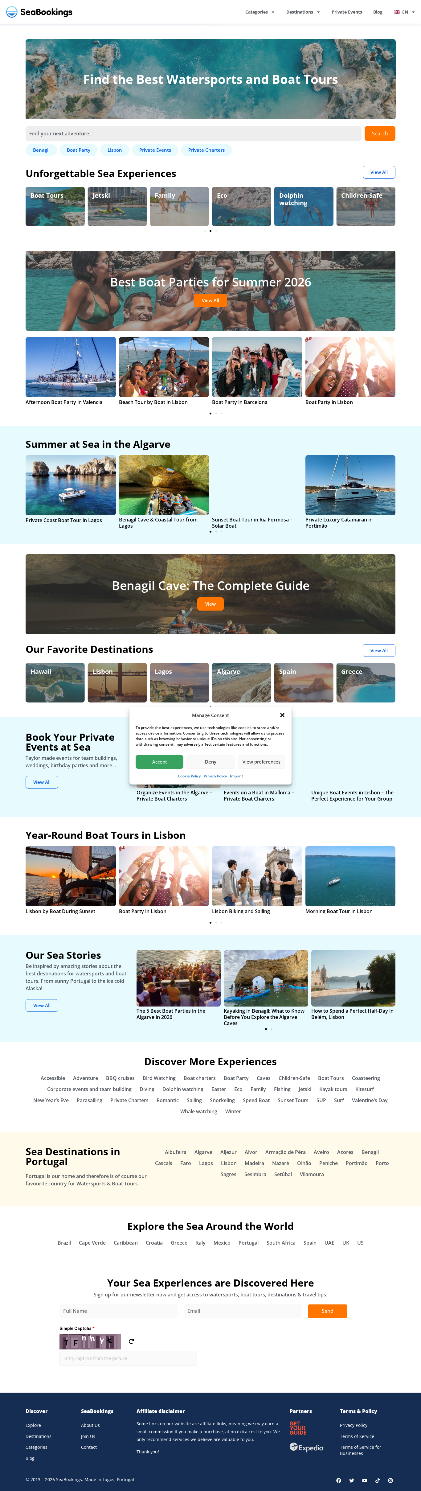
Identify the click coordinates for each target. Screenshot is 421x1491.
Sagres (228, 1174)
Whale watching (198, 1111)
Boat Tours (47, 195)
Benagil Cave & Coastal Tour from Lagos (158, 522)
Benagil (370, 1152)
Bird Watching (159, 1078)
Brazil (64, 1242)
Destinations (299, 12)
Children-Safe (361, 195)
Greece (351, 671)
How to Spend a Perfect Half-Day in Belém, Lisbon (352, 1013)
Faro (185, 1163)
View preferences (261, 762)
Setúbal (283, 1174)
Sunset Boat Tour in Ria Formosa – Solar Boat (252, 522)
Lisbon (103, 671)
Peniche (328, 1163)
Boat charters (200, 1078)
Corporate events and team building (89, 1089)
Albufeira (175, 1152)
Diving (147, 1089)
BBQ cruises (120, 1078)
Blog (377, 12)
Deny (210, 762)
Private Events (347, 12)
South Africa (281, 1242)
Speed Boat (256, 1100)
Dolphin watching (293, 199)
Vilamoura (312, 1174)
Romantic (168, 1100)
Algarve (228, 671)
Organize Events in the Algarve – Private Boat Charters (174, 795)
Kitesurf (364, 1089)
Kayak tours (333, 1089)
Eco (222, 195)
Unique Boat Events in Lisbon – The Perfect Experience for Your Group (352, 795)
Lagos (163, 671)
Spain (287, 671)
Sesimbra (255, 1174)
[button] (282, 715)
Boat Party (236, 1078)
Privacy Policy (215, 776)
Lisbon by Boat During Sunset (60, 911)
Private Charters (129, 1100)
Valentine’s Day (370, 1100)
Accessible (53, 1078)
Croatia (154, 1242)
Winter (233, 1111)
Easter (218, 1089)
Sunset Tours (293, 1100)
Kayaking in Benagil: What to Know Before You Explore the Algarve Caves (264, 1017)
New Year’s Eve (51, 1100)
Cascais (163, 1163)
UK (345, 1242)
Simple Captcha (76, 1328)
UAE (329, 1242)
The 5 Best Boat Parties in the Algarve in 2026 (171, 1013)
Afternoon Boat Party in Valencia (64, 402)
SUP (321, 1100)
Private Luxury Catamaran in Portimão (339, 522)
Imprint (236, 776)
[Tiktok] (377, 1480)
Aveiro (321, 1152)
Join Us (88, 1436)
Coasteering (366, 1078)
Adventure (85, 1078)
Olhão (304, 1163)
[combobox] (194, 133)
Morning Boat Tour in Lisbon (339, 911)
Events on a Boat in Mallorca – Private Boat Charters (259, 795)
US (360, 1242)
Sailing (194, 1100)
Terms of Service (357, 1436)
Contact (89, 1447)
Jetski (101, 195)
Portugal (249, 1242)
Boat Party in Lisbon (329, 402)
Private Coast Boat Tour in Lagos (64, 520)
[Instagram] (390, 1480)
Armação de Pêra (285, 1152)
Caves (264, 1078)
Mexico (222, 1242)
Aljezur (228, 1152)
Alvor (251, 1152)
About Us (90, 1425)
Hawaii (41, 671)
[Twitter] (352, 1480)
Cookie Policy (189, 776)
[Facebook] (339, 1480)
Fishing (282, 1089)
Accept (159, 762)
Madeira (254, 1163)
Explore (33, 1425)
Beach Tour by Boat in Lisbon (153, 402)
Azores (345, 1152)
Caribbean (126, 1242)
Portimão (357, 1163)
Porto (382, 1163)
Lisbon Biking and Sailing (241, 911)
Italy (200, 1242)
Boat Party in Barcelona (240, 402)
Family (165, 195)
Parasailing (89, 1100)
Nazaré (280, 1163)
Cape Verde (92, 1242)
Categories (256, 12)
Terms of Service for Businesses (360, 1450)
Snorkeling (222, 1100)
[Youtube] (365, 1480)
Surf (339, 1100)
